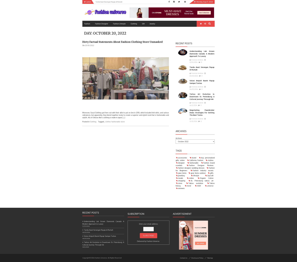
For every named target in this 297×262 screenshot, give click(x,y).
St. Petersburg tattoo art (202, 181)
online (191, 178)
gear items (182, 173)
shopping (181, 181)
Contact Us (183, 258)
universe (210, 186)
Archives (179, 138)
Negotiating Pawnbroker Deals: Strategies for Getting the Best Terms (202, 112)
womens (181, 188)
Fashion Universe (153, 241)
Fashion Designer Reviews (201, 165)
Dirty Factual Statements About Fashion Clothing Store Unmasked (122, 41)
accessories (182, 158)
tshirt (199, 186)
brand (194, 158)
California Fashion (196, 160)
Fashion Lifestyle (119, 24)
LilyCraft (210, 176)
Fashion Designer (101, 24)
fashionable (115, 122)
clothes (108, 122)
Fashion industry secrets (203, 170)
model (180, 178)
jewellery (181, 176)
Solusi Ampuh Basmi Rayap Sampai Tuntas (100, 236)
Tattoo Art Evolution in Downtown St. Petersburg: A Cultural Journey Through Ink (202, 96)
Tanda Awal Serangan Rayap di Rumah (98, 230)
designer (181, 163)
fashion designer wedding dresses (191, 168)
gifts (211, 173)
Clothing (134, 24)
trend (189, 186)
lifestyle (196, 176)
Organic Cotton (206, 178)
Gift (143, 24)
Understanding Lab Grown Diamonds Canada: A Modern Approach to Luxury (202, 53)
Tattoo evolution (195, 183)
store (123, 122)
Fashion (87, 24)
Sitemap (210, 258)
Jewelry (152, 24)
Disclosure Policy (197, 258)
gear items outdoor (198, 173)
